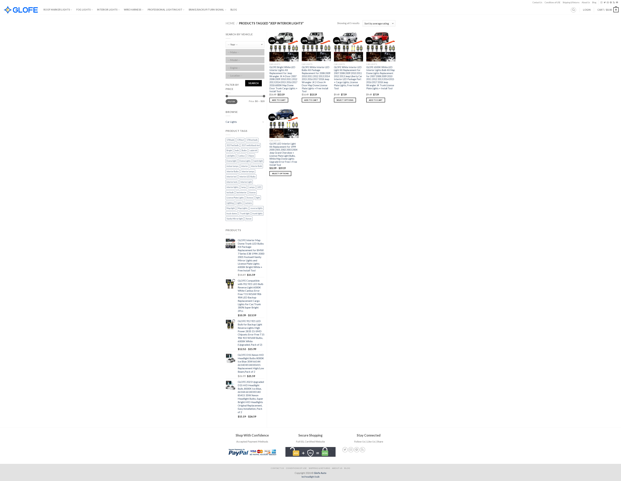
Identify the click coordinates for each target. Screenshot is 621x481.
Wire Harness (132, 9)
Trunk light (245, 213)
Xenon (248, 218)
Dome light (231, 161)
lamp (243, 187)
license (252, 192)
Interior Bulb (256, 166)
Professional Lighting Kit (165, 9)
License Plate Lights (235, 197)
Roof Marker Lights (57, 9)
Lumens (248, 203)
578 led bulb (252, 140)
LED (259, 187)
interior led (231, 176)
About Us (586, 2)
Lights (239, 203)
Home (230, 23)
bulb (237, 150)
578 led (240, 140)
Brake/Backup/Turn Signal (206, 9)
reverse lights (256, 208)
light (258, 197)
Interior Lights (107, 9)
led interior (241, 192)
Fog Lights (83, 9)
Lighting (230, 203)
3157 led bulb (233, 145)
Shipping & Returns (571, 2)
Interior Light (246, 182)
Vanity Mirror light (235, 218)
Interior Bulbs (233, 171)
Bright (229, 150)
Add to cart (279, 100)
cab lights (231, 155)
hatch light (258, 161)
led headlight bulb (311, 476)
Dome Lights (245, 161)
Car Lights (231, 121)
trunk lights (257, 213)
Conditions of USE (552, 2)
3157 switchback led (250, 145)
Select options (345, 100)
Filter (231, 101)
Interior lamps (248, 171)
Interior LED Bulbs (247, 176)
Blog (594, 2)
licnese (250, 197)
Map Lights (242, 208)
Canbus (241, 155)
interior (244, 166)
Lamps (252, 187)
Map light (231, 208)
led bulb (230, 192)
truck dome (232, 213)
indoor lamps (232, 166)
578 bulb (230, 140)
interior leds (232, 182)
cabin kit (253, 150)
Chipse (251, 155)
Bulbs (244, 150)
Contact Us (537, 2)
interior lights (232, 187)
